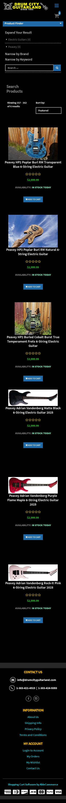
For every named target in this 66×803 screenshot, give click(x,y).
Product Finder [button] (14, 23)
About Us (33, 717)
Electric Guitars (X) (19, 39)
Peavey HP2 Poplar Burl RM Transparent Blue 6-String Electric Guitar (33, 164)
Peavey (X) (14, 47)
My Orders (33, 756)
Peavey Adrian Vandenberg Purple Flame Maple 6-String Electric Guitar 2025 (33, 500)
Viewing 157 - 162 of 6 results (17, 104)
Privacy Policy (33, 729)
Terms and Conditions (33, 735)
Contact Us (33, 768)
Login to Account (33, 750)
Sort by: (40, 102)
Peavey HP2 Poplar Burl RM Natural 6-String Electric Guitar (33, 251)
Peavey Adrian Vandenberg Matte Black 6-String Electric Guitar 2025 (33, 410)
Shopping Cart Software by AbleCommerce (33, 784)
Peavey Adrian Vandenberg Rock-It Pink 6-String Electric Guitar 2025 (33, 585)
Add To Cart (34, 199)
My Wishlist (33, 762)
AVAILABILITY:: (23, 187)
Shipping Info (33, 723)
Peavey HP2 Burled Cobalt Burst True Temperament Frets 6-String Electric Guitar (33, 341)
